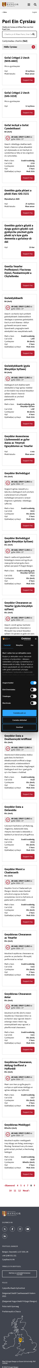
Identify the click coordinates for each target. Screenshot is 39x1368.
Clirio (5, 12)
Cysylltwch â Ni (8, 1259)
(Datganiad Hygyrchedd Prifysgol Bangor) (19, 1301)
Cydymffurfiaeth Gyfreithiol (13, 1288)
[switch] (33, 689)
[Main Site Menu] (28, 4)
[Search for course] (34, 34)
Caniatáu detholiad (19, 720)
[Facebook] (12, 1229)
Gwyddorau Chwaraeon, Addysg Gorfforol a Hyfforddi (18, 1065)
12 (20, 1190)
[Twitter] (4, 1229)
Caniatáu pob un (19, 713)
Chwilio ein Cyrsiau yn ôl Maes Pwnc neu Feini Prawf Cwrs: (17, 28)
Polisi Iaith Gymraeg (10, 1306)
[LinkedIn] (4, 1236)
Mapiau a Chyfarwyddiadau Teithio (19, 1274)
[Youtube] (27, 1229)
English (34, 12)
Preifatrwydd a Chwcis (11, 1311)
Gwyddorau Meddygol (17, 1124)
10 (11, 1190)
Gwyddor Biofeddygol (17, 473)
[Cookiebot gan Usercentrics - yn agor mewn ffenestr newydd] (23, 638)
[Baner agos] (36, 639)
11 (15, 1190)
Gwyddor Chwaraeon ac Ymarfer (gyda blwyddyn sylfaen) (18, 606)
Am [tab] (32, 645)
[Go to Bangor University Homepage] (10, 4)
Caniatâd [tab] (7, 645)
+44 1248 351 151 (9, 1256)
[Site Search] (34, 4)
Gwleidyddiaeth (13, 298)
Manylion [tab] (19, 645)
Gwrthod (19, 727)
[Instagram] (20, 1229)
